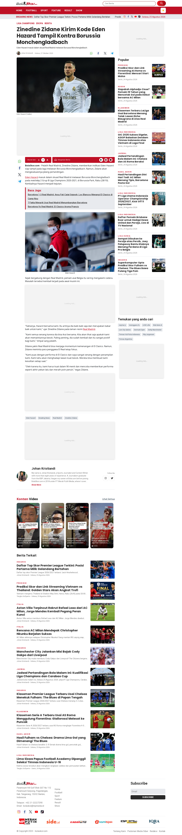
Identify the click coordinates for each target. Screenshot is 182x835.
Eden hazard (30, 418)
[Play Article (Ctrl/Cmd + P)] (101, 160)
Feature (56, 10)
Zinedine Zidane (71, 418)
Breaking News (44, 418)
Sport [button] (57, 796)
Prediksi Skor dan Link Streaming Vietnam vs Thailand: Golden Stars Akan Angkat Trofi (113, 17)
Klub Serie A (157, 325)
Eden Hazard (31, 177)
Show (79, 10)
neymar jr (122, 325)
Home (19, 10)
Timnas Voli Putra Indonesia (129, 334)
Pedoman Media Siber (137, 831)
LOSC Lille (146, 325)
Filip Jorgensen (148, 334)
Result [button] (58, 802)
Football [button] (58, 792)
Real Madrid (89, 329)
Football (31, 10)
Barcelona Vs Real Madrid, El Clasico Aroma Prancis (53, 206)
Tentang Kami (119, 831)
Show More (36, 485)
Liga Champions (26, 23)
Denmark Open (139, 330)
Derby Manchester (154, 330)
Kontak (162, 831)
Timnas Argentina (125, 339)
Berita (48, 23)
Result (68, 10)
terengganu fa (134, 325)
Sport (44, 10)
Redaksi (153, 831)
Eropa (39, 23)
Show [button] (57, 806)
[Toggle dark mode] (163, 10)
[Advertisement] (65, 136)
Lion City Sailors (125, 330)
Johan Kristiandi (27, 53)
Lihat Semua (108, 498)
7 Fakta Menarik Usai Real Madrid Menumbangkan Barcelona (57, 202)
